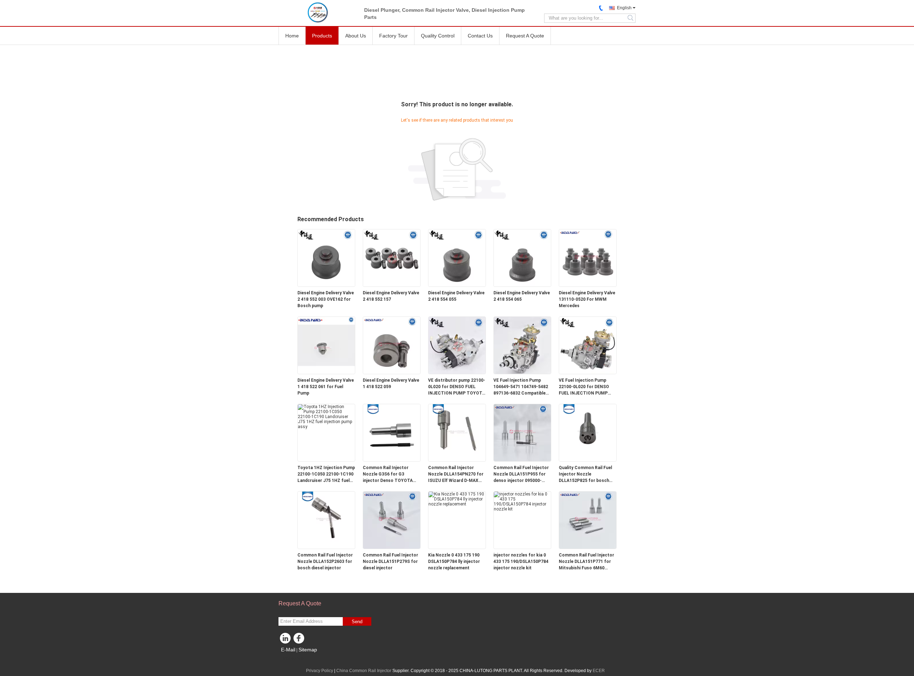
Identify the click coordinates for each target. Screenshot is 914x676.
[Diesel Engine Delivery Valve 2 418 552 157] (391, 257)
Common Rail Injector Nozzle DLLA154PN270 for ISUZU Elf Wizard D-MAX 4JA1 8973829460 (455, 474)
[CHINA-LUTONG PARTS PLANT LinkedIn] (285, 640)
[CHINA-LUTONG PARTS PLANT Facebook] (300, 640)
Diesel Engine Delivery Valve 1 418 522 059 (391, 383)
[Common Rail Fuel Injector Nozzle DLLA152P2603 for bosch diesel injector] (326, 519)
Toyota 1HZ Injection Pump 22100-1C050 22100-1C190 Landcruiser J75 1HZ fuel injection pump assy (326, 474)
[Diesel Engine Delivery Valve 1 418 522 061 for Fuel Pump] (326, 344)
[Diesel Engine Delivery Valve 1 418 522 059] (391, 344)
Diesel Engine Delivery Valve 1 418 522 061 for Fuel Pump (325, 387)
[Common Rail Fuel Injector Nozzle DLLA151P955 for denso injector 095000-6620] (522, 432)
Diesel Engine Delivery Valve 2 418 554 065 (521, 296)
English (624, 7)
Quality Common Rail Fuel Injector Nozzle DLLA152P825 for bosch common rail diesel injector (587, 474)
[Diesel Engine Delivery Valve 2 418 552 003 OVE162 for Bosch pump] (326, 257)
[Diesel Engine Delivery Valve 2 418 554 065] (522, 257)
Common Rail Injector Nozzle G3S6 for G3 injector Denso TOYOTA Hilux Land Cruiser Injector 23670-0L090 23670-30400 (390, 474)
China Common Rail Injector (363, 670)
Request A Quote (525, 36)
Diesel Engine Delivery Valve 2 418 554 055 (456, 296)
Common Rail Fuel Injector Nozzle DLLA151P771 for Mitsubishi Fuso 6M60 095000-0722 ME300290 (586, 562)
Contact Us (480, 36)
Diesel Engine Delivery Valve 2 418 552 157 (391, 296)
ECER (599, 670)
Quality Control (438, 36)
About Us (355, 36)
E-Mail (288, 649)
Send (357, 621)
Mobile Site (294, 658)
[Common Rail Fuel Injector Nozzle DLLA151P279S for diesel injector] (391, 519)
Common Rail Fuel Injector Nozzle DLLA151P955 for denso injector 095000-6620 (521, 474)
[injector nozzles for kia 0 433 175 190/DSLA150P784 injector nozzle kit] (522, 501)
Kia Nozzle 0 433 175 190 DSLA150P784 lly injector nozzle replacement (454, 561)
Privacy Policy (319, 670)
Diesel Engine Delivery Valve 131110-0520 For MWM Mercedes (587, 299)
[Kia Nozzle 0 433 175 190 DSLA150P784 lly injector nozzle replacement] (457, 498)
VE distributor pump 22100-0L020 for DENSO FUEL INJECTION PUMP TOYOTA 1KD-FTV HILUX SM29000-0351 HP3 (456, 387)
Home (292, 36)
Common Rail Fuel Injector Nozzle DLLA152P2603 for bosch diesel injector (325, 561)
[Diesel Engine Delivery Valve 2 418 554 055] (457, 257)
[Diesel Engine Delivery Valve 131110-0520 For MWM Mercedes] (587, 257)
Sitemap (307, 649)
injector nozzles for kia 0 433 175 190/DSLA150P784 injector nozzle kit (520, 561)
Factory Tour (393, 36)
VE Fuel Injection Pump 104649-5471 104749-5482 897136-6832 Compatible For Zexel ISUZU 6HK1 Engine (520, 387)
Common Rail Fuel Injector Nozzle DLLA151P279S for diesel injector (390, 561)
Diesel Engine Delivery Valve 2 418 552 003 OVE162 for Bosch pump (325, 299)
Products (322, 36)
